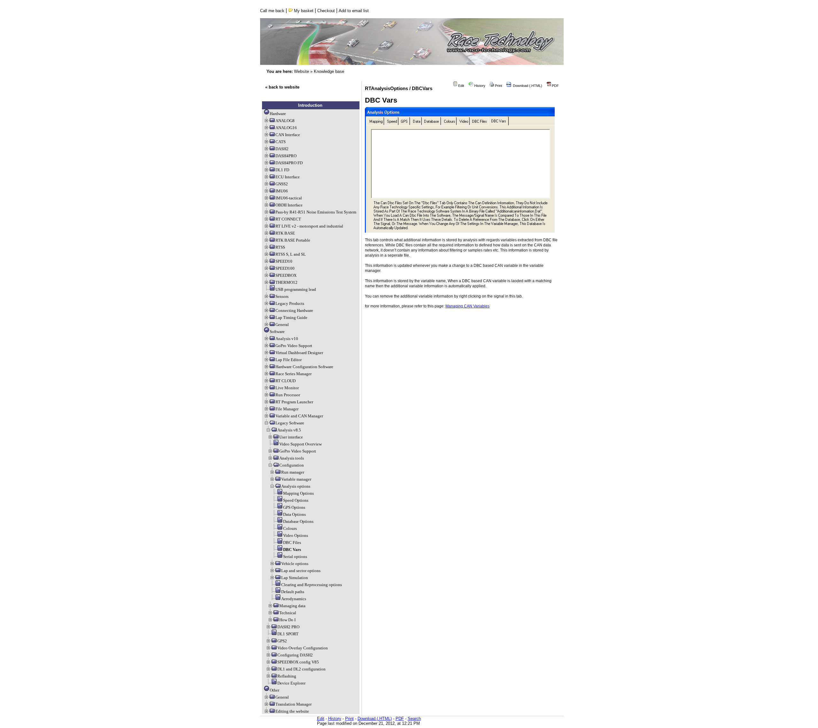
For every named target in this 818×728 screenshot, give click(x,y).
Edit (460, 86)
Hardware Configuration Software (304, 366)
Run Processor (287, 394)
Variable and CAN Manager (299, 416)
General (282, 324)
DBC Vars (292, 549)
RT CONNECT (288, 219)
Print (498, 86)
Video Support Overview (300, 444)
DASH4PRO (286, 155)
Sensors (282, 296)
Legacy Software (289, 423)
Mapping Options (298, 493)
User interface (291, 437)
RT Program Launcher (294, 401)
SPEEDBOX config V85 (298, 662)
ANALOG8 (285, 120)
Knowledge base (329, 71)
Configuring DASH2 (295, 655)
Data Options (294, 514)
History (479, 86)
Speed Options (295, 500)
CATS (280, 141)
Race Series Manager (293, 373)
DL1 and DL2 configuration (301, 669)
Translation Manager (293, 704)
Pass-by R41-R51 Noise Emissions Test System (315, 212)
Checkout (326, 10)
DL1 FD (282, 169)
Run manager (292, 472)
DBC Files (292, 542)
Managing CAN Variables (467, 306)
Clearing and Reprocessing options (311, 584)
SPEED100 (285, 268)
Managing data (292, 605)
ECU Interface (287, 176)
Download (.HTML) (527, 86)
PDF (555, 86)
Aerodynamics (293, 598)
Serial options (295, 556)
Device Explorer (291, 683)
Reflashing (286, 676)
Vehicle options (294, 563)
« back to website (282, 87)
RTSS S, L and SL (290, 254)
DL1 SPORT (287, 633)
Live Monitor (287, 387)
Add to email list (354, 10)
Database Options (298, 521)
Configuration (291, 465)
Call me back (272, 10)
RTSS (280, 247)
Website (301, 71)
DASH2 (282, 148)
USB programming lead (295, 289)
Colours (290, 528)
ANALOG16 (286, 127)
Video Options (295, 535)
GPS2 (282, 641)
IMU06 (281, 191)
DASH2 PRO (288, 626)
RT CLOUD (285, 380)
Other (274, 690)
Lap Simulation (294, 577)
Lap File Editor (288, 359)
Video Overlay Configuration (302, 648)
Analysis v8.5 (289, 430)
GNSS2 (281, 184)
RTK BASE (285, 233)
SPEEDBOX (286, 275)
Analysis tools (291, 458)
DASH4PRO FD (289, 162)
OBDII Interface (289, 205)
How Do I (287, 619)
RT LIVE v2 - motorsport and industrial (309, 226)
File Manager (286, 409)
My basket (303, 10)
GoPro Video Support (293, 345)
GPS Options (294, 507)
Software (277, 331)
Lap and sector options (300, 570)
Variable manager (296, 479)
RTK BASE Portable (292, 240)
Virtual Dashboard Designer (299, 352)
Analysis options (295, 486)
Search (414, 718)
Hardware (278, 113)
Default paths (292, 591)
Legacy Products (289, 303)
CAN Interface (287, 134)
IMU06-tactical (288, 198)
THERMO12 (286, 282)
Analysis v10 (286, 338)
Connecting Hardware (294, 310)
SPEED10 (283, 261)
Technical (287, 612)
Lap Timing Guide (291, 317)
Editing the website (292, 711)
